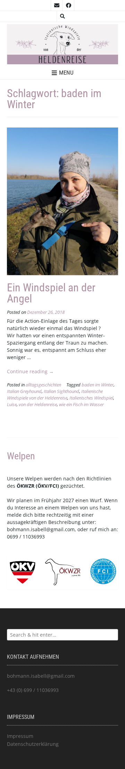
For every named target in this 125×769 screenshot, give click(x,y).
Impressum (20, 736)
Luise (12, 404)
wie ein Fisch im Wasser (81, 404)
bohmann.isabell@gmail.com (41, 529)
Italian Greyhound (24, 391)
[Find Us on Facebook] (68, 5)
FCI (53, 485)
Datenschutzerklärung (33, 744)
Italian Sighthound (61, 391)
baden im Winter (98, 385)
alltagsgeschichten (43, 385)
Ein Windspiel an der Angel (51, 293)
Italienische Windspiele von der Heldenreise (55, 394)
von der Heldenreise (38, 404)
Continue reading (30, 371)
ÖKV (43, 485)
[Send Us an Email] (56, 5)
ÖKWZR (25, 485)
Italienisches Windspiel (91, 398)
